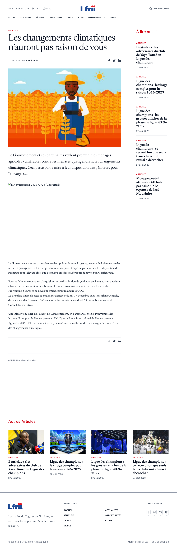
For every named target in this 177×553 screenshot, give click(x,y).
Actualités (25, 17)
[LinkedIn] (155, 512)
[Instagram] (167, 512)
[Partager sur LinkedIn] (119, 60)
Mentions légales (138, 542)
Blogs (81, 17)
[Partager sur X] (114, 60)
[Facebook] (149, 512)
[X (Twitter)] (161, 512)
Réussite (40, 17)
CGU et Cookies (160, 542)
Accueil (12, 17)
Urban (70, 17)
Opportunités (55, 17)
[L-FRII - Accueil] (88, 8)
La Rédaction (32, 60)
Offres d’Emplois (96, 17)
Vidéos (112, 17)
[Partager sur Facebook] (109, 60)
